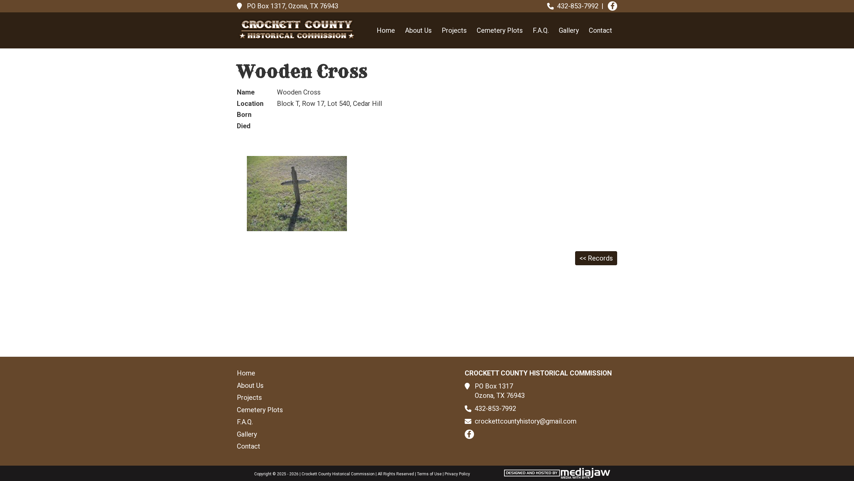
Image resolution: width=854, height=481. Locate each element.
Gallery (569, 30)
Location (250, 104)
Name (246, 92)
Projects (454, 30)
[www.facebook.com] (612, 6)
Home (386, 30)
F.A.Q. (541, 30)
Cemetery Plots (500, 30)
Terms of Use (429, 474)
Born (244, 115)
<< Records (596, 258)
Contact (600, 30)
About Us (418, 30)
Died (244, 126)
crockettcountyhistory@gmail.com (525, 421)
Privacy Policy (457, 474)
